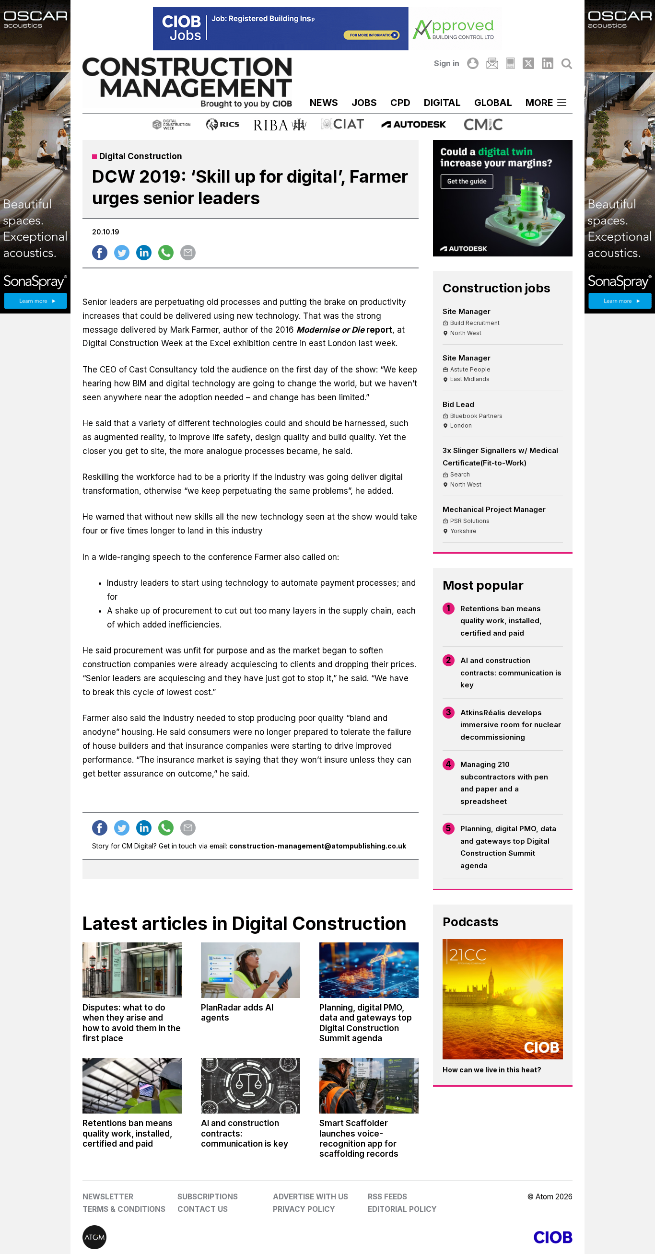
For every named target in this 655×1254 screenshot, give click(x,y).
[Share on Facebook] (99, 252)
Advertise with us (310, 1196)
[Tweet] (121, 252)
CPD (400, 102)
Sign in (446, 63)
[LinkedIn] (547, 63)
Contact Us (202, 1209)
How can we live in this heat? (492, 1070)
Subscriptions (207, 1196)
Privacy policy (304, 1209)
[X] (528, 63)
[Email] (492, 63)
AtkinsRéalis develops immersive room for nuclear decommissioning (510, 725)
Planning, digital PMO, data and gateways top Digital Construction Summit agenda (508, 847)
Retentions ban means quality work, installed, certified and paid (501, 621)
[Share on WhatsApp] (166, 252)
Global (493, 102)
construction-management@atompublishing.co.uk (317, 846)
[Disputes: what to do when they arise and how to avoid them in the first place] (132, 970)
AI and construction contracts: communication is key (510, 672)
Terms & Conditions (123, 1209)
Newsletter (107, 1196)
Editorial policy (402, 1209)
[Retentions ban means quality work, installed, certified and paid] (132, 1086)
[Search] (567, 63)
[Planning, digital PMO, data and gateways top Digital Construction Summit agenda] (369, 970)
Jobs (364, 102)
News (324, 102)
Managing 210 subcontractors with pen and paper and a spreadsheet (504, 783)
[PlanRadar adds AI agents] (250, 970)
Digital (442, 102)
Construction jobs (496, 287)
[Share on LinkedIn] (144, 252)
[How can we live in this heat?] (503, 999)
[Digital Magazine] (510, 63)
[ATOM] (205, 1237)
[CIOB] (450, 1237)
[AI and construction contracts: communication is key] (250, 1086)
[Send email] (188, 252)
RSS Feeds (387, 1196)
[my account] (473, 63)
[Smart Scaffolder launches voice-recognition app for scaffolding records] (369, 1086)
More (539, 102)
